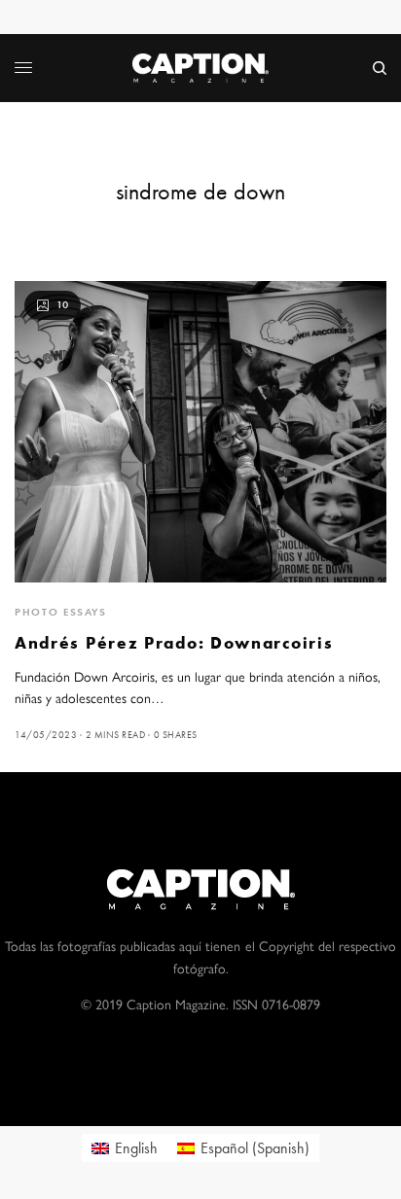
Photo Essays (61, 611)
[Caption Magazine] (200, 68)
